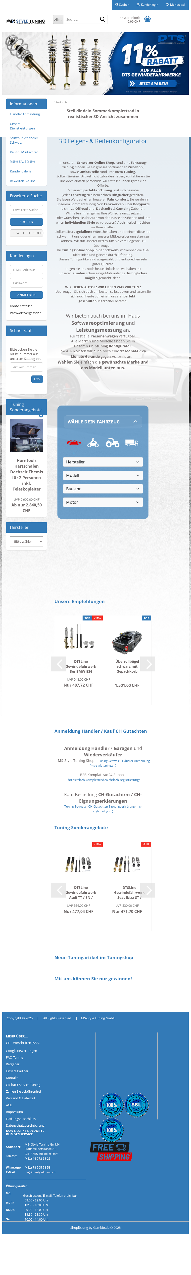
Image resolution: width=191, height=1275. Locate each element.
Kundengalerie (20, 171)
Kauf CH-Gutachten (24, 152)
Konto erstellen (21, 306)
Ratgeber (12, 1064)
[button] (17, 65)
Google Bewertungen (21, 1050)
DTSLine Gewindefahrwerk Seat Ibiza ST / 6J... (129, 892)
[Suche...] (102, 19)
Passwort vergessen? (25, 313)
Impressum (14, 1112)
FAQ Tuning (14, 1057)
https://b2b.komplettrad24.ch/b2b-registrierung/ (104, 780)
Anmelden (26, 295)
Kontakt (12, 1077)
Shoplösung (79, 1227)
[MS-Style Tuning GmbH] (25, 21)
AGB (9, 1105)
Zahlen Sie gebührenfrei (23, 1091)
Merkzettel (177, 4)
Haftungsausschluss (21, 1118)
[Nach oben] (13, 1267)
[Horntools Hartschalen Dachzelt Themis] (26, 435)
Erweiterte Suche (28, 233)
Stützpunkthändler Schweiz (24, 140)
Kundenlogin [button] (149, 4)
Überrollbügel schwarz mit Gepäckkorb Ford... (127, 666)
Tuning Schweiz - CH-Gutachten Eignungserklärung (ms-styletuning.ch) (103, 808)
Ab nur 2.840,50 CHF (26, 505)
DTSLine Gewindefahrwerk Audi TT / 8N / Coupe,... (81, 892)
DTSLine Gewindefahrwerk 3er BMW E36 (81, 666)
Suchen (26, 222)
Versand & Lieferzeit (20, 1098)
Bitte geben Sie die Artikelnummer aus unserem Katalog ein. (25, 354)
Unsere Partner (17, 1071)
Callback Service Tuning (23, 1084)
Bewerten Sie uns (22, 181)
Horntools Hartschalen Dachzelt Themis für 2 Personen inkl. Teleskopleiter (26, 475)
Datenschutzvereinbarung (25, 1125)
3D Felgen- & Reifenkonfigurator (103, 141)
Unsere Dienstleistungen (22, 126)
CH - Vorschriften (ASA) (23, 1042)
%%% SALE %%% (22, 161)
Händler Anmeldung (25, 114)
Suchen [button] (123, 4)
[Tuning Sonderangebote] (41, 415)
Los (37, 379)
